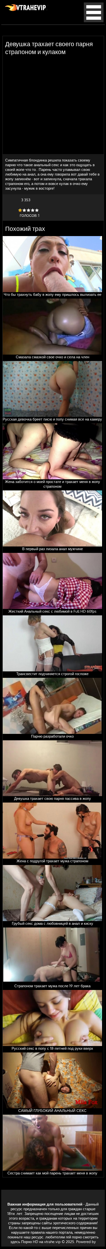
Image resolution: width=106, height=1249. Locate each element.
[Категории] (94, 21)
